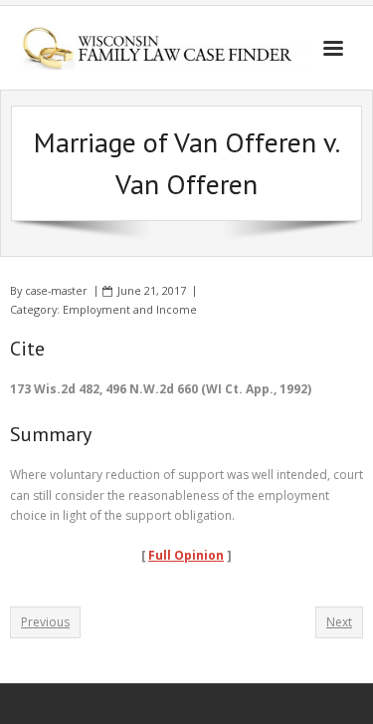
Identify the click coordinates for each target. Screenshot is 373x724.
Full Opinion (186, 555)
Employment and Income (130, 309)
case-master (56, 290)
